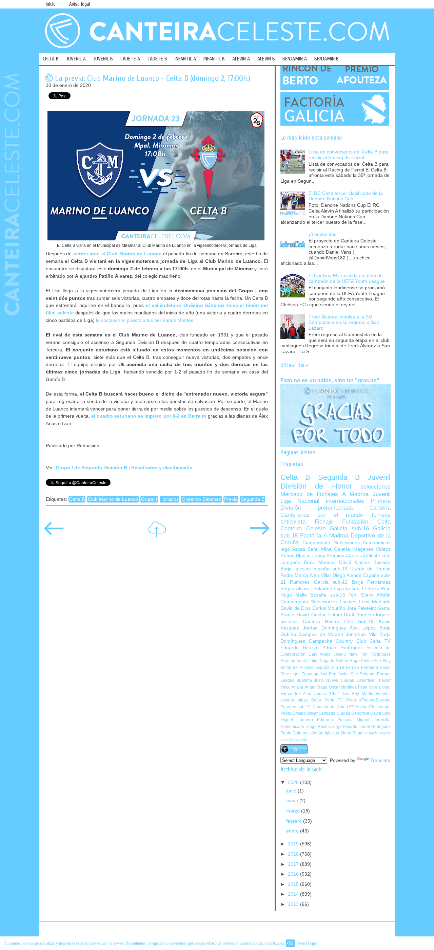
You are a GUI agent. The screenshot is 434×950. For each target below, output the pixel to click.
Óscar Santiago (321, 713)
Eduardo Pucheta (335, 719)
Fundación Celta (366, 521)
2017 (294, 864)
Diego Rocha (317, 726)
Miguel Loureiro (296, 719)
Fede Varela (369, 687)
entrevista (292, 521)
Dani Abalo (320, 654)
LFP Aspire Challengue (369, 707)
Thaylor (384, 680)
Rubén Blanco (295, 555)
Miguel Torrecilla (374, 719)
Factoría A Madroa (324, 535)
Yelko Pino (379, 588)
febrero (294, 821)
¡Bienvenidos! (323, 234)
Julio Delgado (322, 660)
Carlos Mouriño (329, 608)
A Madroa (355, 494)
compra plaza (294, 700)
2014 (294, 894)
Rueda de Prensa (370, 568)
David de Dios (295, 608)
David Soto (380, 713)
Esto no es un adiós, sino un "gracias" (329, 380)
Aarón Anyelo (380, 733)
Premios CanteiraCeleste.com (359, 555)
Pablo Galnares (295, 733)
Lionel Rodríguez (374, 726)
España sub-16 (327, 595)
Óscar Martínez (343, 687)
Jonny (318, 555)
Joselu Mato (346, 654)
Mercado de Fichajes (309, 494)
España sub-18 (329, 667)
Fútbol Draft (341, 614)
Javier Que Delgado (357, 674)
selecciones (375, 486)
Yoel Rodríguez (374, 614)
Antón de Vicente (297, 667)
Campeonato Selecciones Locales (318, 601)
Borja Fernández (371, 582)
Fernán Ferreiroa (362, 667)
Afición (383, 595)
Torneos (381, 515)
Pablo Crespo (293, 713)
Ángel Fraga (316, 687)
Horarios (169, 499)
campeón (290, 562)
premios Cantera (300, 621)
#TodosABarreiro (375, 700)
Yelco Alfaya (291, 687)
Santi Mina (319, 549)
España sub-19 (330, 568)
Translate (380, 760)
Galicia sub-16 (349, 528)
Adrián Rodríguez (342, 647)
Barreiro (382, 562)
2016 (294, 874)
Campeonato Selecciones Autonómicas (346, 542)
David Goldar (311, 614)
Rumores (300, 582)
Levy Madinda (375, 601)
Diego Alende (347, 575)
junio (292, 790)
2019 (294, 843)
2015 (294, 884)
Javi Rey (350, 693)
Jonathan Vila (361, 634)
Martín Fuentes (376, 693)
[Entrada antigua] (260, 532)
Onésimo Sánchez (201, 499)
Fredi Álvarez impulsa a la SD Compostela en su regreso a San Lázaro (344, 322)
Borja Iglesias (295, 568)
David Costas (354, 562)
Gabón (342, 660)
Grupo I (149, 499)
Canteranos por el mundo (321, 515)
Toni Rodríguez (376, 654)
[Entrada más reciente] (54, 532)
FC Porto (346, 700)
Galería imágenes (353, 549)
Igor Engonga (305, 674)
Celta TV (380, 641)
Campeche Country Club (337, 641)
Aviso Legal (307, 943)
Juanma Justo (310, 680)
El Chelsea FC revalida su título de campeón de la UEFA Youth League (347, 278)
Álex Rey (382, 660)
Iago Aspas (292, 549)
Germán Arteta (293, 660)
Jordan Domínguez (324, 628)
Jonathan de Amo (329, 707)
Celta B (77, 499)
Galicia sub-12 (331, 582)
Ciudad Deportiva (353, 713)
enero (293, 831)
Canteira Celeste (303, 528)
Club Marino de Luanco (113, 499)
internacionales (345, 501)
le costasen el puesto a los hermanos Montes (144, 320)
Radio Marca (294, 575)
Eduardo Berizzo (299, 647)
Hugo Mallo (293, 595)
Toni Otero (361, 595)
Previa (231, 499)
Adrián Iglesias (325, 733)
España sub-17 (350, 588)
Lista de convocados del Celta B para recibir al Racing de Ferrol (349, 154)
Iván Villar (320, 575)
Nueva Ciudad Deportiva (350, 680)
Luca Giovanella (293, 739)
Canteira (380, 508)
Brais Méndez (319, 562)
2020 (294, 782)
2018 (294, 854)
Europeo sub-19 (295, 707)
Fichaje (324, 521)
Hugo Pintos (361, 660)
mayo (292, 800)
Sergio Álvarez (296, 588)
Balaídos (322, 588)
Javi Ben (328, 674)
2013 (294, 904)
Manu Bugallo (354, 733)
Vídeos (383, 549)
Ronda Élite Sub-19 (349, 621)
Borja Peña (322, 700)
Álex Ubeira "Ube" (321, 693)
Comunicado (292, 726)
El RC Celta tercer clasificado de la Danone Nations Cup (346, 196)
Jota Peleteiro (362, 608)
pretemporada (335, 508)
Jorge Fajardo (344, 726)
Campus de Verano (321, 634)
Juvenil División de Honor (335, 481)
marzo (293, 811)
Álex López (363, 628)
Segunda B (252, 499)
